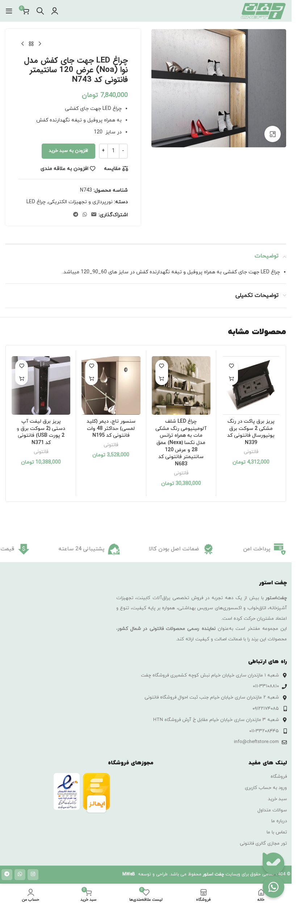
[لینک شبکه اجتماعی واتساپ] (84, 215)
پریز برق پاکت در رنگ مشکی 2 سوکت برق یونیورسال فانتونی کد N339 (251, 432)
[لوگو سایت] (263, 10)
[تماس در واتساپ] (273, 887)
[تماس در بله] (273, 863)
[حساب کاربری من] (54, 11)
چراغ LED (36, 201)
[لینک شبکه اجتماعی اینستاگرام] (33, 874)
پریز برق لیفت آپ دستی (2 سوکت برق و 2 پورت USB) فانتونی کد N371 (41, 432)
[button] (231, 378)
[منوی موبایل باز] (9, 11)
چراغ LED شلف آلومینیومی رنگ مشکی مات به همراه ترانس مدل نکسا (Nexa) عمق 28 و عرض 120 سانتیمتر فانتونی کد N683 (180, 443)
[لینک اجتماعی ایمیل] (94, 215)
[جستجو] (40, 11)
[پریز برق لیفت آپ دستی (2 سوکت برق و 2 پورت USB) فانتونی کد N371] (41, 385)
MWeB (128, 874)
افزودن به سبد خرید (68, 151)
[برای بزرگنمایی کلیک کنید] (272, 134)
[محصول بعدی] (22, 44)
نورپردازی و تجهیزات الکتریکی (80, 201)
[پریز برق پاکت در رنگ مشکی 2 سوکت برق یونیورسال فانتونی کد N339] (251, 385)
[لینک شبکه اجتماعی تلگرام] (75, 215)
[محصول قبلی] (39, 44)
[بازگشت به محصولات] (31, 44)
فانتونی (251, 451)
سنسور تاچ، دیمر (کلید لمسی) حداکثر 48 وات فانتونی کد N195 (111, 428)
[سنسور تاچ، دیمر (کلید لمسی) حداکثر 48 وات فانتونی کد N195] (110, 385)
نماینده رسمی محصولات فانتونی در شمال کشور (167, 629)
